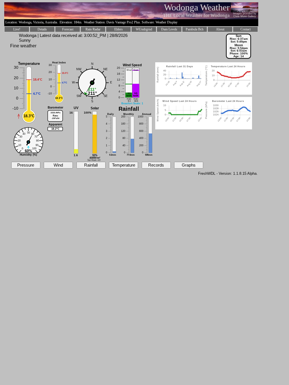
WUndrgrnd (144, 29)
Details (42, 29)
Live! (16, 29)
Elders (118, 29)
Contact (245, 29)
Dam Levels (169, 29)
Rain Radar (93, 29)
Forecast (67, 29)
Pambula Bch (194, 29)
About (220, 29)
